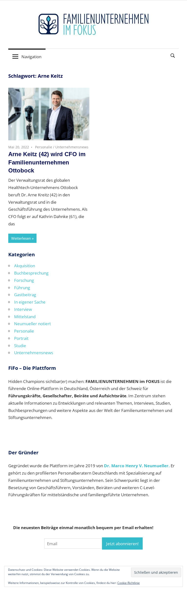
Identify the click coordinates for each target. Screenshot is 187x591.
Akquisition (24, 265)
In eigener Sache (30, 302)
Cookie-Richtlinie (128, 583)
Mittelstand (25, 316)
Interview (23, 309)
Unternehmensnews (71, 147)
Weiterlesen (21, 238)
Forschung (24, 280)
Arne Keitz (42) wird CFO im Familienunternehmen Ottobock (46, 162)
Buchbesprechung (31, 273)
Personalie (43, 147)
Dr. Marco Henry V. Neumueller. (137, 465)
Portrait (21, 338)
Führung (22, 287)
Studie (20, 345)
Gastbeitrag (25, 294)
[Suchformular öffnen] (173, 55)
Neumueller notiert (32, 323)
